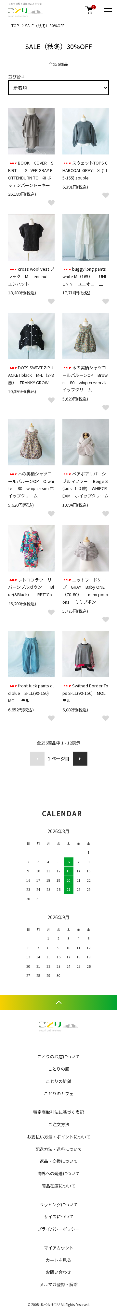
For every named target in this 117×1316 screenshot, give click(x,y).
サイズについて (58, 1216)
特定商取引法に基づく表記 (58, 1112)
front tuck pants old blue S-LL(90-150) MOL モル (32, 693)
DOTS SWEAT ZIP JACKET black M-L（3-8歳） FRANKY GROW (31, 375)
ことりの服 (58, 1069)
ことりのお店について (58, 1056)
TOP (15, 25)
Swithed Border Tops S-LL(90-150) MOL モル (86, 693)
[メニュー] (107, 9)
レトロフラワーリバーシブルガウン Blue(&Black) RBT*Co (31, 587)
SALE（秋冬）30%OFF (44, 25)
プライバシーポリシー (58, 1229)
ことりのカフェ (58, 1093)
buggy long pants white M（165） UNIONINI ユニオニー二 (84, 276)
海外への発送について (58, 1173)
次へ (80, 759)
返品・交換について (59, 1161)
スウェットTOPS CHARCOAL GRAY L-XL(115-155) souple (85, 170)
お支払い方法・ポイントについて (58, 1137)
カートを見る (58, 1260)
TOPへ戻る (58, 1002)
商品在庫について (58, 1186)
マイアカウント (58, 1248)
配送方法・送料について (58, 1149)
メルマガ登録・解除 (59, 1284)
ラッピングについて (59, 1204)
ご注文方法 (58, 1124)
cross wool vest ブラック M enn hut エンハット (31, 276)
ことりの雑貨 (58, 1081)
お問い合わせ (58, 1272)
